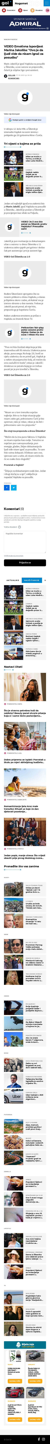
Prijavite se (25, 562)
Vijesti (25, 10)
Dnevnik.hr (11, 10)
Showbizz (39, 10)
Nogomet (21, 3)
